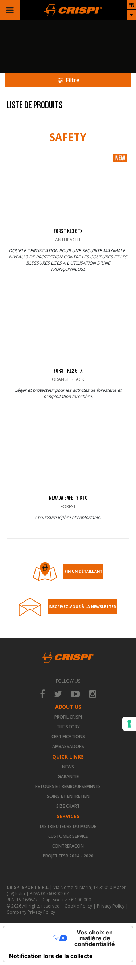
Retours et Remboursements (68, 786)
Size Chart (68, 806)
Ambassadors (68, 746)
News (68, 767)
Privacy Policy (110, 906)
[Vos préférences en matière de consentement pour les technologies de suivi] (129, 724)
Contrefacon (68, 846)
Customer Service (68, 836)
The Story (68, 727)
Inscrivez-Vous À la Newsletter (82, 606)
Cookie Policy (78, 906)
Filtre (71, 80)
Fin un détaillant (83, 571)
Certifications (68, 736)
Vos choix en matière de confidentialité (94, 938)
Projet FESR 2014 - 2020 (68, 856)
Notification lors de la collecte (51, 956)
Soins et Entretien (68, 796)
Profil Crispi (68, 717)
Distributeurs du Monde (68, 826)
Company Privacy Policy (31, 912)
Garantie (68, 776)
